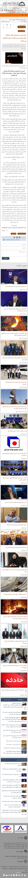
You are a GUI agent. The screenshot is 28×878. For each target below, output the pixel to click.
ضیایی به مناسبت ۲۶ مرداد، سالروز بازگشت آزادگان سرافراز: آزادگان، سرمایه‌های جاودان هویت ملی (14, 812)
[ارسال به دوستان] (6, 27)
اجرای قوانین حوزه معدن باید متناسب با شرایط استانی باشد (14, 571)
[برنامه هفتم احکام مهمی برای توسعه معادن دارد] (14, 537)
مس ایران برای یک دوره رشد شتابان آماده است (16, 286)
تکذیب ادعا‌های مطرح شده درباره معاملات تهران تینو (11, 770)
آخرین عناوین (7, 700)
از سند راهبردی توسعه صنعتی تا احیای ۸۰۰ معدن (16, 502)
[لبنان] (14, 10)
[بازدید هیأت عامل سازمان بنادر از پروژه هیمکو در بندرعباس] (14, 372)
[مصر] (19, 10)
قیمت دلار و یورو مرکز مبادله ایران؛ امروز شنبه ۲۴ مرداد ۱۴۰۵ (12, 737)
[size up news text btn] (10, 25)
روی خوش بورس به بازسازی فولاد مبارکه (12, 753)
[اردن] (23, 12)
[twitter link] (14, 238)
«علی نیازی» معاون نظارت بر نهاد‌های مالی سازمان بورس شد (15, 642)
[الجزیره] (21, 10)
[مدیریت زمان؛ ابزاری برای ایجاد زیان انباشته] (14, 515)
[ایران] (16, 10)
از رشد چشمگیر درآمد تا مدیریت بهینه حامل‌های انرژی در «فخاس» (14, 454)
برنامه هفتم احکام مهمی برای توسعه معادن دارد (16, 547)
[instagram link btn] (14, 875)
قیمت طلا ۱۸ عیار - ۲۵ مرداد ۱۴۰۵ (13, 741)
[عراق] (8, 10)
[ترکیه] (14, 12)
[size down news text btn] (3, 25)
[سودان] (2, 10)
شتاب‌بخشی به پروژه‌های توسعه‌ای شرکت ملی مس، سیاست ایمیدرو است (15, 310)
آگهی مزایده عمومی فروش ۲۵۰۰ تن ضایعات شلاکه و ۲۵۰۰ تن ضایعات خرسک (11, 726)
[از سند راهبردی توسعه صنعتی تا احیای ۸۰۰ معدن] (14, 492)
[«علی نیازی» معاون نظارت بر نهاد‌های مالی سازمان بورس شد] (14, 631)
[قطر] (21, 12)
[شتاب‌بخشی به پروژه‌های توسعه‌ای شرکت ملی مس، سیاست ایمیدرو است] (14, 299)
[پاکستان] (18, 10)
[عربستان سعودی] (18, 12)
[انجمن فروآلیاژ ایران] (7, 829)
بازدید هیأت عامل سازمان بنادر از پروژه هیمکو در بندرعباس (16, 383)
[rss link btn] (19, 875)
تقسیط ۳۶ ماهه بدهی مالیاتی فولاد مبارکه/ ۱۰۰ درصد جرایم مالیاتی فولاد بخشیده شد (15, 618)
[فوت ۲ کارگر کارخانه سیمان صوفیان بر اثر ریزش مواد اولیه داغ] (14, 680)
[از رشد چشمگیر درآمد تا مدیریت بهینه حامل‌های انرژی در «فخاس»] (14, 443)
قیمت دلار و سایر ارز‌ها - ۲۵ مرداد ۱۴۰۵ (12, 748)
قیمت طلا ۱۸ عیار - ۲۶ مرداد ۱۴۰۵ (13, 744)
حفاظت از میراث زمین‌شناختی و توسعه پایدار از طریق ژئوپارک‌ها (15, 666)
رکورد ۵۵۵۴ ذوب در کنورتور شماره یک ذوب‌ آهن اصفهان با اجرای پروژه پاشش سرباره (14, 334)
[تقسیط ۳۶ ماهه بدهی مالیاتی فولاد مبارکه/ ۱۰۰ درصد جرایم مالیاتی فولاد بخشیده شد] (14, 606)
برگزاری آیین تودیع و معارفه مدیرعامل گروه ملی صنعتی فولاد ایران (14, 359)
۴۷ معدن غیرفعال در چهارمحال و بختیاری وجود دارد (15, 594)
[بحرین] (25, 10)
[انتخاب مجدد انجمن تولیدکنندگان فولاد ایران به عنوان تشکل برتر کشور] (14, 468)
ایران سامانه (18, 872)
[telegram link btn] (25, 875)
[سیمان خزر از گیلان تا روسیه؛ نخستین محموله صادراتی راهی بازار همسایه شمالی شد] (14, 396)
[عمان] (25, 12)
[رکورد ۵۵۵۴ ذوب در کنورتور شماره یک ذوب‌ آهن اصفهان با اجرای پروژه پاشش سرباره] (14, 323)
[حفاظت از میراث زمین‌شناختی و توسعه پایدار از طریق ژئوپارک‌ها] (14, 655)
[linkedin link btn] (4, 875)
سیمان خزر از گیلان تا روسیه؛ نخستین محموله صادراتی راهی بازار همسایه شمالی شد (14, 407)
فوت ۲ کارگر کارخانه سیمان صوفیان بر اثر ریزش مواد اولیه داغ (14, 691)
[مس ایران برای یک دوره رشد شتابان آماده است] (14, 276)
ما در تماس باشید (13, 858)
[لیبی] (6, 10)
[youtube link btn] (6, 876)
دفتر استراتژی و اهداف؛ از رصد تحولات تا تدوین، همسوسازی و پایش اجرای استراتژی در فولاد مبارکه (15, 707)
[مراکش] (12, 10)
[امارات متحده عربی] (10, 12)
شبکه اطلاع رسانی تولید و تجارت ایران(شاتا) (13, 228)
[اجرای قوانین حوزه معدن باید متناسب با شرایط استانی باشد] (14, 559)
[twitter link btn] (11, 875)
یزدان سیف (13, 233)
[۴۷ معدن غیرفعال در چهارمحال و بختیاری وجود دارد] (14, 584)
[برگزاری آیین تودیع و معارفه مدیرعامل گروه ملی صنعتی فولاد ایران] (14, 347)
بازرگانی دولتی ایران (21, 233)
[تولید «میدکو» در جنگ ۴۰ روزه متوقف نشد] (14, 421)
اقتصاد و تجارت (21, 27)
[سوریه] (16, 12)
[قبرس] (23, 10)
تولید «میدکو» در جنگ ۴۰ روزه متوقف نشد (17, 431)
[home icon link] (22, 15)
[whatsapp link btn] (16, 875)
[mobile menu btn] (26, 15)
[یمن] (12, 12)
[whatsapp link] (17, 238)
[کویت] (10, 10)
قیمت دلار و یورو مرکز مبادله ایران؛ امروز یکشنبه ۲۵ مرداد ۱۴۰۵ (12, 731)
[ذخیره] (10, 27)
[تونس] (19, 12)
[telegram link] (19, 238)
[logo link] (14, 5)
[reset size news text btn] (7, 25)
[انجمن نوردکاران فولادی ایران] (21, 829)
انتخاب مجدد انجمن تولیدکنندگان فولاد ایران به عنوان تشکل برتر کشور (14, 479)
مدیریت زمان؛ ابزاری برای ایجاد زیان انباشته (17, 525)
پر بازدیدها (20, 700)
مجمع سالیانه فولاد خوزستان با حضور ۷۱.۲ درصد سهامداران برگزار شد (11, 713)
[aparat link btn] (22, 875)
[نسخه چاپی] (3, 27)
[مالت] (4, 10)
